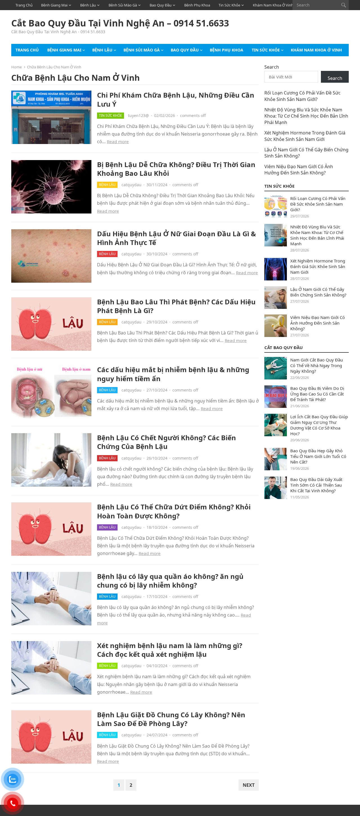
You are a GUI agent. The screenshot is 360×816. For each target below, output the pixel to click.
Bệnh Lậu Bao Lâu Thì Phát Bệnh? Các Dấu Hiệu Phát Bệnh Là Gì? (176, 306)
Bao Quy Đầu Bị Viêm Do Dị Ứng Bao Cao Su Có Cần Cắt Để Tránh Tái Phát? (317, 393)
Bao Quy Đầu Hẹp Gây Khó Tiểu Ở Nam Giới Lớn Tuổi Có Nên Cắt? (318, 456)
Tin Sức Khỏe (229, 5)
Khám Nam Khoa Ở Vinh (273, 5)
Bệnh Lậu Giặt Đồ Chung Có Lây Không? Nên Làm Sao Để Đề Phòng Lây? (171, 719)
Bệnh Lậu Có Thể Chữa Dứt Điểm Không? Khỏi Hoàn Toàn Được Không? (174, 511)
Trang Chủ (24, 5)
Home (16, 66)
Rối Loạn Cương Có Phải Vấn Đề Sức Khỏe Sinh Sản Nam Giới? (302, 96)
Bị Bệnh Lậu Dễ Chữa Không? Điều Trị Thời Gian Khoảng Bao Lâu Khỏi (176, 169)
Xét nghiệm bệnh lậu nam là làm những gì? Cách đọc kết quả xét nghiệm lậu (169, 650)
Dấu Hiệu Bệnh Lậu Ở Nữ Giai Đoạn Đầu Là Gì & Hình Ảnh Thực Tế (176, 238)
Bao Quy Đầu (161, 5)
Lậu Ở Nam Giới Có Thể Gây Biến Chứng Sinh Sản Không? (318, 292)
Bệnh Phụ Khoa (197, 5)
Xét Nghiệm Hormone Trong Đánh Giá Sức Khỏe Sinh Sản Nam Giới (304, 136)
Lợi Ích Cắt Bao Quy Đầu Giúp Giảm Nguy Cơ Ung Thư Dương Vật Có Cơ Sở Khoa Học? (319, 425)
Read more (118, 141)
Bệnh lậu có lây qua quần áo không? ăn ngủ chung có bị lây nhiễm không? (170, 581)
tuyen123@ (138, 115)
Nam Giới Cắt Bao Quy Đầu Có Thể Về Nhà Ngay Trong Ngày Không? (316, 365)
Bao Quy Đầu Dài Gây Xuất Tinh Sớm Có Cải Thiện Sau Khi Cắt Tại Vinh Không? (316, 484)
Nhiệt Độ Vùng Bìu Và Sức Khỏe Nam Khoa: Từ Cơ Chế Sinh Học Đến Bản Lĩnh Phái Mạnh (306, 116)
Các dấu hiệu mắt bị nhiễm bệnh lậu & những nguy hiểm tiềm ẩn (173, 374)
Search (271, 67)
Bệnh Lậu (88, 5)
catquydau (131, 184)
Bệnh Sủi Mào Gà (123, 5)
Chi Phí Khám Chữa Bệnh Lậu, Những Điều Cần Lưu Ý (175, 99)
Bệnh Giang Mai (54, 5)
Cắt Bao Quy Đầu (283, 347)
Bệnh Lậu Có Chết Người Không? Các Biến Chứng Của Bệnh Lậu (166, 442)
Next (249, 785)
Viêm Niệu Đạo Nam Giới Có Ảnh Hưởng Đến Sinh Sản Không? (298, 169)
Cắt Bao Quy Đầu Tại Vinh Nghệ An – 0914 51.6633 (120, 23)
